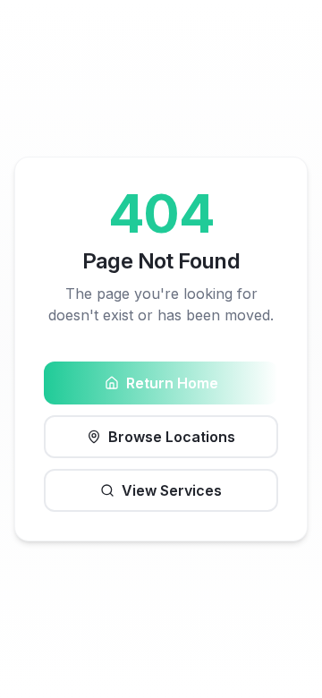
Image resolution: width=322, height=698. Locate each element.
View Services (172, 490)
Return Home (172, 383)
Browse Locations (171, 437)
